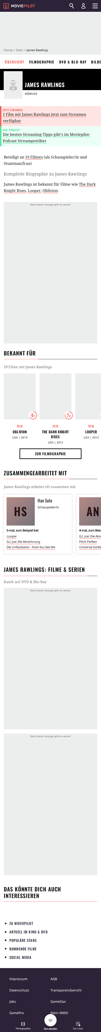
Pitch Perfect (88, 541)
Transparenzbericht (66, 990)
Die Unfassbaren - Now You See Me (31, 547)
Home (8, 50)
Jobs (12, 1001)
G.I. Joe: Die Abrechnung (23, 541)
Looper (34, 190)
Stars (19, 50)
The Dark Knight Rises (55, 434)
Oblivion (50, 190)
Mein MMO (59, 1013)
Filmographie (41, 61)
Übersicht (14, 61)
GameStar (58, 1001)
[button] (23, 1026)
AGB (53, 979)
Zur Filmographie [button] (50, 453)
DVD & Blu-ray (73, 61)
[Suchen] (72, 6)
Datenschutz (19, 990)
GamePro (16, 1013)
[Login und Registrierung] (83, 6)
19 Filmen (34, 157)
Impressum (18, 979)
